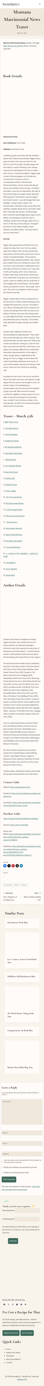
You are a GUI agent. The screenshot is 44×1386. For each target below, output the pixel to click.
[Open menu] (40, 4)
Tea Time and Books (14, 497)
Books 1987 (10, 478)
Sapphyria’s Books (12, 441)
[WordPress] (25, 1304)
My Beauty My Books (14, 541)
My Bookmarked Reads (15, 503)
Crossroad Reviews (13, 547)
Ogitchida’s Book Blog (13, 453)
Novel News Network (14, 528)
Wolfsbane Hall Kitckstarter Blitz (21, 976)
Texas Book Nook (11, 472)
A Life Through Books (14, 509)
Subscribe (13, 1241)
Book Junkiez (11, 491)
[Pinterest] (21, 1304)
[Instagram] (13, 1304)
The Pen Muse (11, 522)
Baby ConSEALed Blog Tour (32, 896)
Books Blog (10, 575)
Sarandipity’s (11, 562)
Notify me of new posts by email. (16, 1172)
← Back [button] (5, 1201)
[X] (8, 1304)
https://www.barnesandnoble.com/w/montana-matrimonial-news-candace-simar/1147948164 (22, 837)
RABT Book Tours (11, 422)
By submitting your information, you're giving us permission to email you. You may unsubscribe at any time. (20, 1229)
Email (5, 1143)
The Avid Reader (11, 434)
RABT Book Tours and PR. (13, 46)
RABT (17, 885)
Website (6, 1154)
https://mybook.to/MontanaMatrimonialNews (20, 818)
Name (5, 1133)
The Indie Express (11, 428)
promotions (8, 885)
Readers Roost (11, 484)
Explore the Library (11, 1333)
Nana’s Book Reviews (14, 534)
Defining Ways (10, 459)
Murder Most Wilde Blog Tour (20, 1067)
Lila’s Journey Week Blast (17, 922)
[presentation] (22, 944)
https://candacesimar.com (20, 787)
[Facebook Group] (17, 1304)
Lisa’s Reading (11, 569)
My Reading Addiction (13, 447)
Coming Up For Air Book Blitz (20, 1030)
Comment (7, 1101)
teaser (24, 885)
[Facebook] (4, 1304)
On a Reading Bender (13, 466)
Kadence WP (22, 1379)
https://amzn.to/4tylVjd (19, 825)
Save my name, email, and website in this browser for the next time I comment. (23, 1161)
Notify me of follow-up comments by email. (20, 1167)
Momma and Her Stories (15, 516)
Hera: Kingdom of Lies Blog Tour (10, 896)
